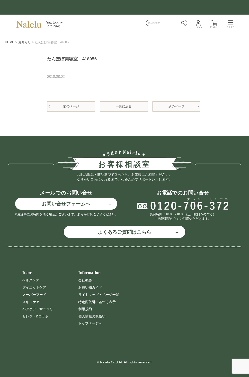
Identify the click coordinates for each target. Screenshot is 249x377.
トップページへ (90, 323)
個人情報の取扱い (92, 316)
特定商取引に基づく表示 (97, 302)
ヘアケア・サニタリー (39, 309)
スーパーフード (34, 295)
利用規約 (85, 309)
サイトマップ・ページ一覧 (98, 295)
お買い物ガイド (90, 287)
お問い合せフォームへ (66, 203)
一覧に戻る (124, 106)
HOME (9, 42)
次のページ (176, 106)
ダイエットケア (34, 287)
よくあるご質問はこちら (124, 232)
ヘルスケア (30, 280)
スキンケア (30, 302)
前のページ (71, 106)
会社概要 (85, 280)
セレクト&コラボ (35, 316)
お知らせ (24, 42)
